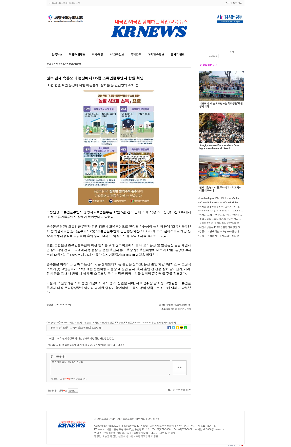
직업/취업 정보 (77, 54)
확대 (54, 327)
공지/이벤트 (177, 54)
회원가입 (237, 3)
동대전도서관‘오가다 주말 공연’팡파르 (219, 223)
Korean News (74, 63)
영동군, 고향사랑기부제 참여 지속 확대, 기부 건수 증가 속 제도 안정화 (234, 214)
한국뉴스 (57, 54)
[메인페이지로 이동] (150, 46)
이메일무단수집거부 (149, 418)
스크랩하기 (97, 327)
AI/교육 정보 (117, 54)
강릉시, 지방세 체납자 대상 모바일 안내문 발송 (222, 231)
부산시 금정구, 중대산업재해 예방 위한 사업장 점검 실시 (88, 338)
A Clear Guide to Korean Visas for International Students (227, 202)
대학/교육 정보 (156, 54)
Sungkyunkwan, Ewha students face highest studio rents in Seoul (219, 147)
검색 (231, 51)
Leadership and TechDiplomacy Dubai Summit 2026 (226, 198)
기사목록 (72, 327)
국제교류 (136, 54)
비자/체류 (97, 54)
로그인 (228, 3)
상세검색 (213, 56)
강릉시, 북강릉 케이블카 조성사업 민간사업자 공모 (225, 235)
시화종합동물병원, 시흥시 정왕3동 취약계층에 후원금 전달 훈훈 (92, 345)
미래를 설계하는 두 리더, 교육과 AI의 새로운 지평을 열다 (227, 206)
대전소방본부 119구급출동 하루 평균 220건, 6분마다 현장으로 (231, 227)
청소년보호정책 (128, 418)
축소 (62, 327)
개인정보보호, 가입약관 (106, 418)
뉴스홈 (50, 63)
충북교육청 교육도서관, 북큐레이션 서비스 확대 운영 (226, 219)
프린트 (84, 327)
